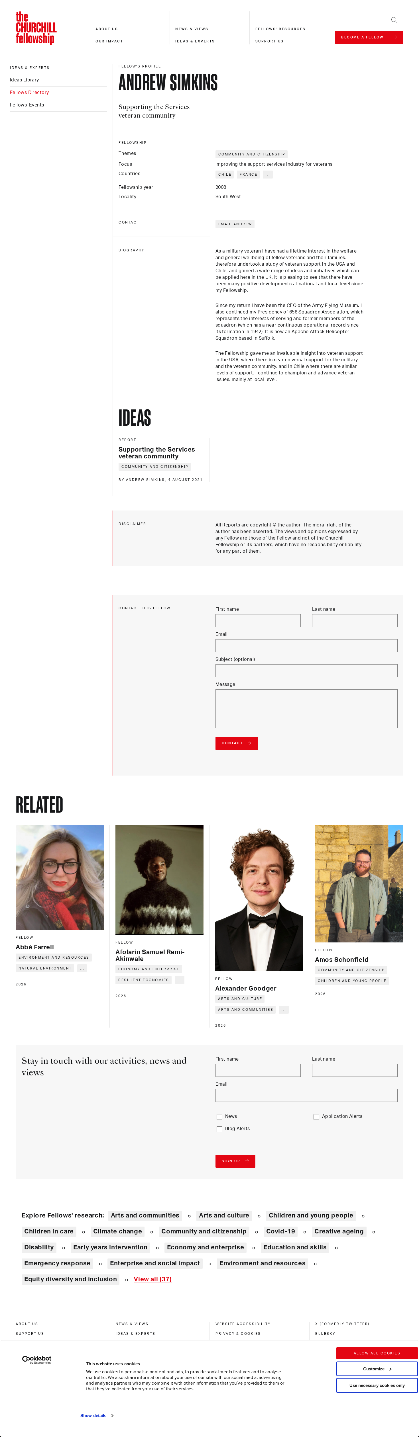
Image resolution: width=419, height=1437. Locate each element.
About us (106, 29)
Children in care (49, 1231)
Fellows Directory (29, 92)
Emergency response (57, 1263)
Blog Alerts (237, 1128)
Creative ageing (339, 1231)
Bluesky (325, 1333)
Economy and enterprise (149, 969)
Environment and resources (54, 957)
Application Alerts (342, 1116)
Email (221, 634)
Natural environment (45, 968)
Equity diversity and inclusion (70, 1279)
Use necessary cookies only (377, 1385)
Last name (323, 609)
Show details (93, 1415)
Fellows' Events (27, 105)
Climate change (117, 1231)
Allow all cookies (377, 1353)
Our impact (109, 41)
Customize (374, 1368)
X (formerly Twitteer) (342, 1324)
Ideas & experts (195, 41)
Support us (269, 41)
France (248, 174)
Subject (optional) (235, 659)
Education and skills (295, 1247)
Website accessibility (243, 1324)
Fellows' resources (280, 29)
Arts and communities (245, 1009)
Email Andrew (235, 224)
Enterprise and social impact (155, 1263)
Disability (39, 1247)
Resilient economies (143, 980)
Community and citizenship (252, 154)
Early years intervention (110, 1247)
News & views (191, 29)
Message (225, 684)
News (231, 1116)
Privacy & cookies (238, 1333)
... (268, 174)
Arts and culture (240, 999)
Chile (225, 174)
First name (227, 609)
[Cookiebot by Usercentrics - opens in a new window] (37, 1360)
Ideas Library (24, 80)
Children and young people (352, 981)
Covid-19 (280, 1231)
